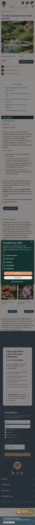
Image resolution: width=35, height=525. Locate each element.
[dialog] (17, 262)
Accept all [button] (18, 273)
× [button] (31, 242)
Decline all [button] (18, 277)
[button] (17, 282)
